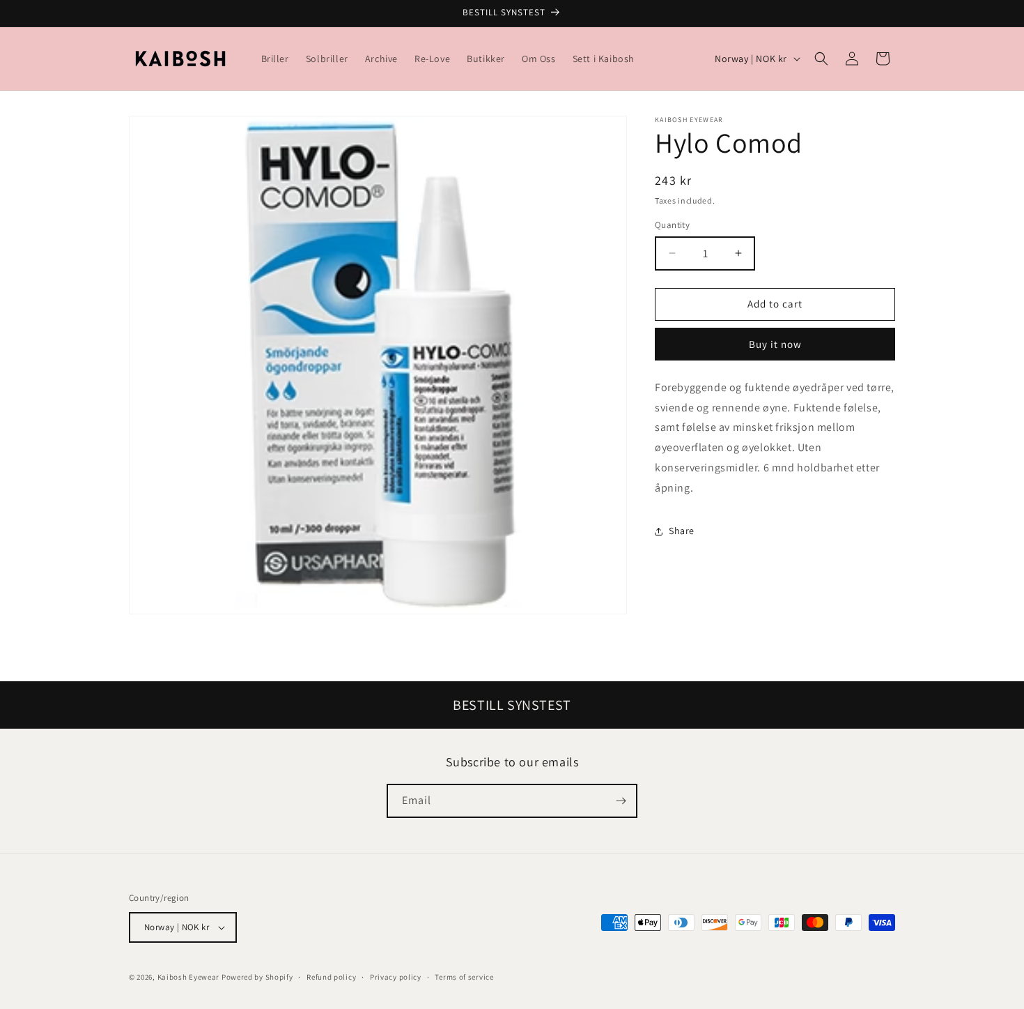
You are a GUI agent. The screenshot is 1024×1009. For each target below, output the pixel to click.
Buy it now (775, 344)
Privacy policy (395, 977)
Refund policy (331, 977)
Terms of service (464, 977)
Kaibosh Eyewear (188, 977)
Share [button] (682, 530)
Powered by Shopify (257, 977)
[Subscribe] (620, 801)
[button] (821, 58)
